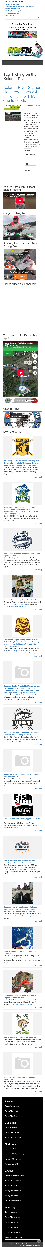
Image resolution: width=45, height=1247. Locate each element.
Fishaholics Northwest (12, 1149)
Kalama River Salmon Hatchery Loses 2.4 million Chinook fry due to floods (22, 93)
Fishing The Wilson (11, 1195)
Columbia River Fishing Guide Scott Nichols (20, 600)
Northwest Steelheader (13, 1159)
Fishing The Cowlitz (11, 1222)
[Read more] (37, 477)
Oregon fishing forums (14, 650)
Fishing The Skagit (11, 1227)
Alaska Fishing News (12, 6)
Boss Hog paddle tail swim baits (22, 1004)
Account (13, 15)
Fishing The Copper (12, 1111)
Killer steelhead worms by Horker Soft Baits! (20, 1037)
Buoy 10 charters (11, 1212)
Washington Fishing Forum (14, 1237)
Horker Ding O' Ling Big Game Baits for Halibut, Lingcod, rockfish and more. (21, 996)
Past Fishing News (15, 107)
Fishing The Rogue (11, 1185)
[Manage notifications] (39, 1241)
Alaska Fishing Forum (12, 1106)
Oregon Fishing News (12, 8)
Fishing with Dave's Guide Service (28, 695)
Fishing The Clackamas (13, 1180)
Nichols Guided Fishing (19, 606)
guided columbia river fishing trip (16, 604)
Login (7, 15)
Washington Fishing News (14, 11)
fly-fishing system (21, 1086)
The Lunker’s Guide (12, 1164)
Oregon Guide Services (13, 1201)
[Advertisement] (22, 309)
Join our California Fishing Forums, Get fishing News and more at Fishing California (21, 733)
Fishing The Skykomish (13, 1232)
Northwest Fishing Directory (14, 1154)
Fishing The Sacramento (13, 1137)
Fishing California (11, 1127)
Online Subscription (12, 13)
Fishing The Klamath (12, 1132)
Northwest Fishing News (33, 1245)
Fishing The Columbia (12, 1217)
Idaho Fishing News (27, 6)
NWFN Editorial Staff (13, 105)
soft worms (26, 1042)
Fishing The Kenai (11, 1116)
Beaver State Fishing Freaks (15, 1175)
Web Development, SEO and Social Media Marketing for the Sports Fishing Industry (19, 862)
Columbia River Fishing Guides (25, 916)
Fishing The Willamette (13, 1190)
